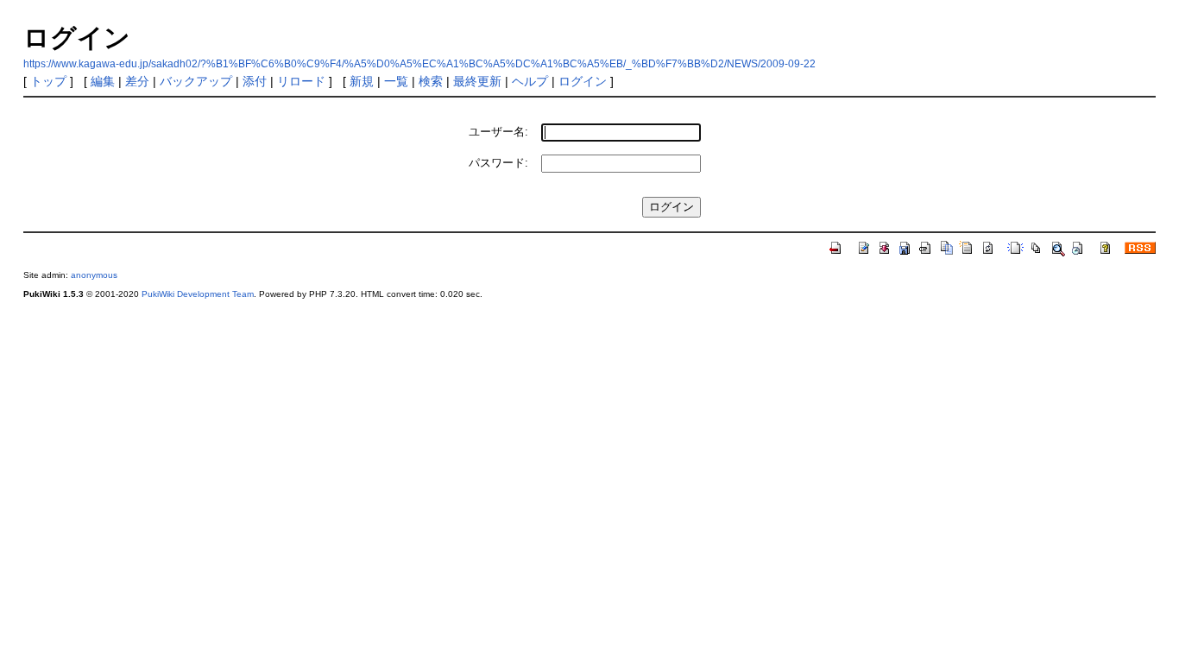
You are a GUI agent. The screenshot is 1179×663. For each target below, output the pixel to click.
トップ (48, 81)
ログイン (582, 81)
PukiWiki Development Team (198, 294)
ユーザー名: (498, 131)
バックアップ (196, 81)
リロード (301, 81)
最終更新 (477, 81)
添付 (255, 81)
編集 (103, 81)
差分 (137, 81)
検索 (431, 81)
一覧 (396, 81)
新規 (362, 81)
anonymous (94, 275)
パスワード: (498, 162)
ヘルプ (530, 81)
